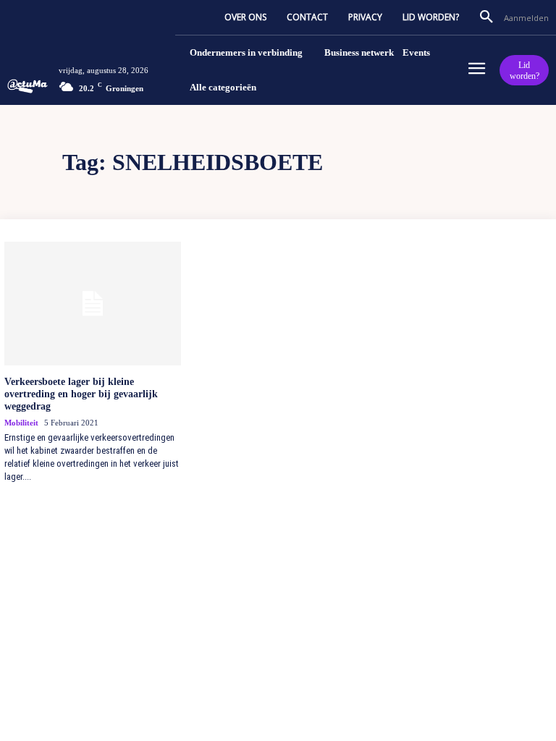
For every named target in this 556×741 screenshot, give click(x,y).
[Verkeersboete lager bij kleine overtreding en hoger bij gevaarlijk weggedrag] (92, 303)
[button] (486, 17)
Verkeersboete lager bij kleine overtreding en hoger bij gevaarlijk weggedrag (81, 394)
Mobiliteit (21, 422)
